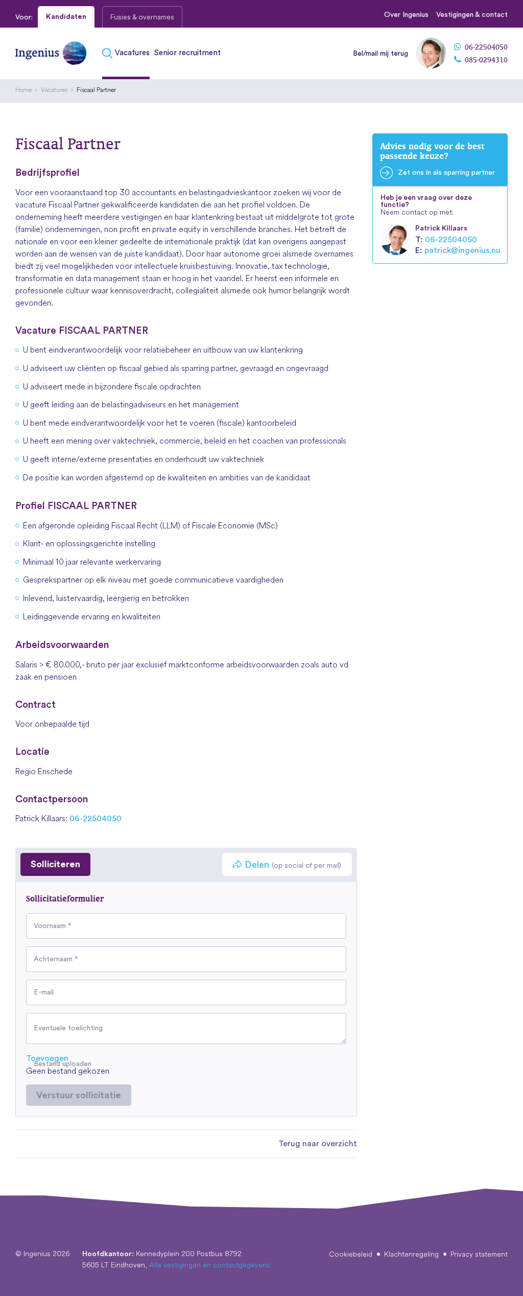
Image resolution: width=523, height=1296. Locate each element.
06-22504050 (485, 47)
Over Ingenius (406, 14)
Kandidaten (66, 16)
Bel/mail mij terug (380, 53)
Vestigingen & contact (472, 14)
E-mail (44, 992)
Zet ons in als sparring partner (446, 172)
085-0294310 (485, 59)
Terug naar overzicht (317, 1144)
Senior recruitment (187, 53)
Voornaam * (53, 926)
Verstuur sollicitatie (78, 1095)
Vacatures (132, 53)
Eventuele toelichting (68, 1028)
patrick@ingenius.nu (462, 250)
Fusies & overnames (142, 16)
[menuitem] (127, 53)
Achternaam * (56, 959)
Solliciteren (55, 864)
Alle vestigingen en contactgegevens (209, 1264)
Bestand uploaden (62, 1064)
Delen (291, 865)
